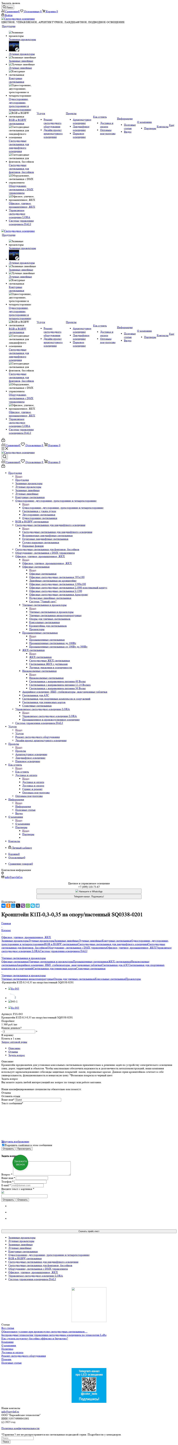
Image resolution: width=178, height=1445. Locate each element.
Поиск (6, 1441)
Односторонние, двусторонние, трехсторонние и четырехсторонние (62, 507)
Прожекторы (133, 979)
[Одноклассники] (8, 906)
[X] (18, 906)
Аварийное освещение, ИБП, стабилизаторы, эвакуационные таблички (59, 965)
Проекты (20, 750)
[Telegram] (37, 906)
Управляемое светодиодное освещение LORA (49, 716)
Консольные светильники (110, 979)
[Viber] (23, 906)
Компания (7, 1342)
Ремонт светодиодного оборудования (23, 1355)
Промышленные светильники (47, 639)
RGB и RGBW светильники (61, 944)
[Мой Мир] (13, 906)
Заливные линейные (66, 940)
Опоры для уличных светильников (74, 979)
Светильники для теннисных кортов (54, 968)
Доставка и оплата (33, 782)
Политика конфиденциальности (20, 1428)
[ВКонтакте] (3, 906)
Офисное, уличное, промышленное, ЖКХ (47, 563)
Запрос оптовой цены (14, 1042)
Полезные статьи (11, 1362)
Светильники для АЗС (115, 965)
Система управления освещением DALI (63, 951)
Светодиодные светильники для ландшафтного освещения (57, 532)
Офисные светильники (42, 573)
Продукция (22, 479)
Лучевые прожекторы (41, 940)
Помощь (6, 1359)
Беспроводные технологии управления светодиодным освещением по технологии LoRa (53, 1335)
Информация (23, 806)
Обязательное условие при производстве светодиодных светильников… (44, 1331)
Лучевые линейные (90, 940)
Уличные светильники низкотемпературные (27, 979)
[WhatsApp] (28, 906)
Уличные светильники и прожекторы (51, 612)
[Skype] (33, 906)
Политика (7, 1349)
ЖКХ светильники (40, 657)
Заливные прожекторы (15, 940)
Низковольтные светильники (46, 678)
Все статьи (7, 1328)
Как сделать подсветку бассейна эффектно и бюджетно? (34, 1338)
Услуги (19, 733)
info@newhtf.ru (13, 877)
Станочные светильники (91, 968)
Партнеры (28, 834)
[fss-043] (13, 988)
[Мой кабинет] (3, 440)
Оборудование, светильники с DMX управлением (77, 947)
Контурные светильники (116, 940)
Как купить (22, 771)
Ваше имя (7, 1099)
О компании (22, 823)
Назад (18, 476)
